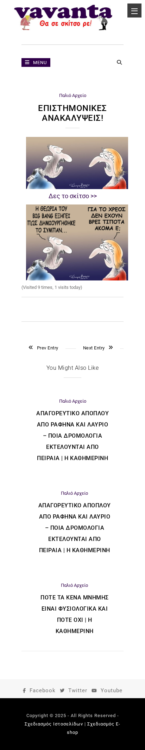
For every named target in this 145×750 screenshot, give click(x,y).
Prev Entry (47, 347)
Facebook (43, 690)
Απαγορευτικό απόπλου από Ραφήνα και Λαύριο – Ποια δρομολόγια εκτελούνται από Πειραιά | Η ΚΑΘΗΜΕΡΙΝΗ (72, 435)
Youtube (111, 690)
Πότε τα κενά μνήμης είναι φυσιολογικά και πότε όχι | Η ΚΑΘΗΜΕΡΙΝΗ (74, 614)
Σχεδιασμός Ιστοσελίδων (54, 724)
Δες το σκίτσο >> (73, 196)
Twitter (77, 690)
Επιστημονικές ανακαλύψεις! (72, 113)
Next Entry (94, 347)
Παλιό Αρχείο (72, 95)
